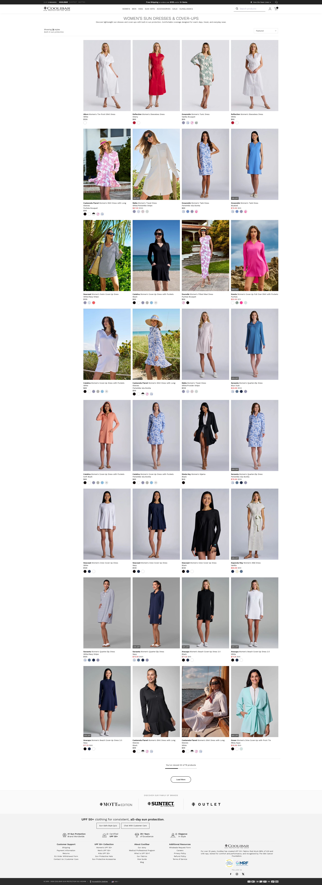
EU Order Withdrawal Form (66, 856)
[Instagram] (237, 874)
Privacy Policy (180, 853)
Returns (66, 853)
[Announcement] (166, 2)
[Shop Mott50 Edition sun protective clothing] (115, 804)
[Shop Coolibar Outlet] (206, 804)
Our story (142, 847)
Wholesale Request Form (180, 847)
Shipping (66, 847)
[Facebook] (230, 874)
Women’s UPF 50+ (104, 847)
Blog (142, 862)
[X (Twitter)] (243, 874)
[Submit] (237, 8)
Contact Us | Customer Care (66, 859)
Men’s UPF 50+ (104, 850)
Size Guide (142, 859)
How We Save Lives (261, 2)
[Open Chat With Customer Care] (276, 2)
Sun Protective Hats (104, 856)
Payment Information (66, 850)
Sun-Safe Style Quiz (108, 826)
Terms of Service (180, 859)
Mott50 (81, 2)
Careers (180, 850)
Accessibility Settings (100, 881)
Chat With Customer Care (135, 826)
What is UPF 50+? (142, 853)
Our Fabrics (142, 856)
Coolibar (63, 2)
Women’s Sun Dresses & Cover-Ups (161, 18)
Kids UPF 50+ (104, 853)
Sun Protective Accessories (104, 859)
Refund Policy (180, 856)
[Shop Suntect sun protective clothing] (160, 804)
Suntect (73, 2)
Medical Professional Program (142, 850)
